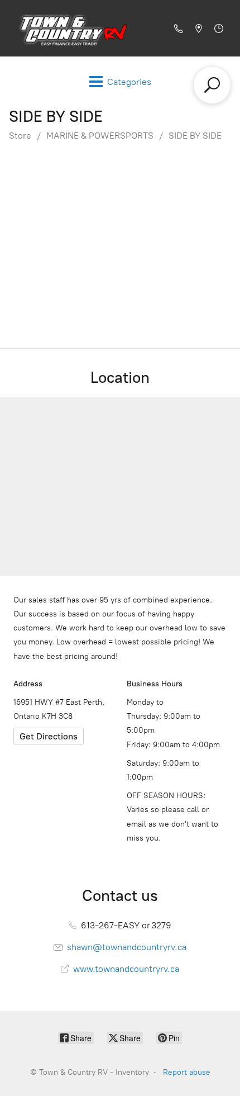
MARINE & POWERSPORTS (99, 135)
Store (20, 135)
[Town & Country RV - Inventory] (70, 28)
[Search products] (212, 85)
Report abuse (186, 1072)
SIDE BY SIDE (195, 135)
